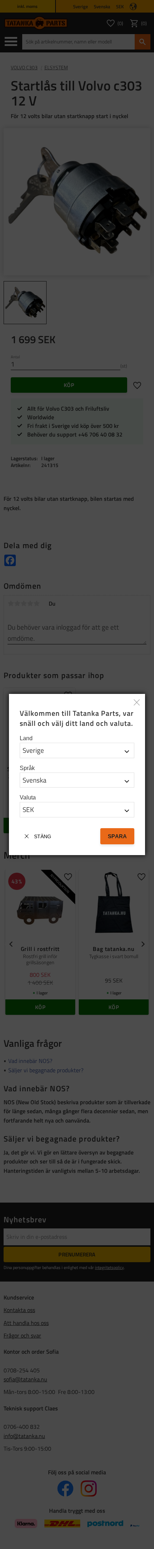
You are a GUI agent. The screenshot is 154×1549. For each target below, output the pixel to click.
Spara (117, 836)
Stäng (42, 836)
